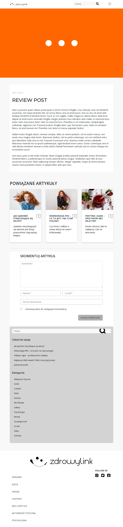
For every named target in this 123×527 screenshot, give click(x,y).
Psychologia (19, 412)
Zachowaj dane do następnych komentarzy (46, 309)
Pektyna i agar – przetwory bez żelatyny (31, 355)
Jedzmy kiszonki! (21, 365)
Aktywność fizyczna (22, 379)
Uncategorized (20, 421)
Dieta (16, 393)
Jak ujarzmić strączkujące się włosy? (29, 346)
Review (17, 417)
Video (16, 431)
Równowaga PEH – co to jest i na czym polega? (34, 351)
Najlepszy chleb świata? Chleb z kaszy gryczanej (34, 360)
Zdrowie (17, 435)
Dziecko (17, 398)
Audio (16, 384)
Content (17, 388)
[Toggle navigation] (109, 3)
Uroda (17, 426)
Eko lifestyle (19, 402)
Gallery (17, 407)
